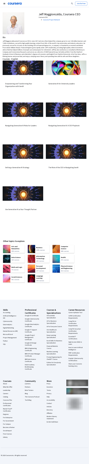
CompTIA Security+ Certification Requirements (74, 331)
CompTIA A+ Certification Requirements (73, 323)
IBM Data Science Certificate (30, 360)
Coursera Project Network (51, 20)
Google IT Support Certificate (31, 331)
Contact (49, 403)
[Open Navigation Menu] (4, 3)
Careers (5, 394)
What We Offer (7, 387)
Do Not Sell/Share (52, 422)
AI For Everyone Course (54, 326)
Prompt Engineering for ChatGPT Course (54, 358)
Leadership (6, 390)
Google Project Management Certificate (30, 337)
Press (48, 384)
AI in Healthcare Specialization (52, 331)
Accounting (6, 313)
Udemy (5, 437)
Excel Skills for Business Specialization (54, 342)
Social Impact (7, 431)
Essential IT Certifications (72, 338)
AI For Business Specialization (52, 322)
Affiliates (49, 413)
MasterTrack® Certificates (7, 410)
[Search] (72, 3)
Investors (50, 387)
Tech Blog (28, 400)
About (5, 384)
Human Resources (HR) (10, 331)
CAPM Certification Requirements (74, 317)
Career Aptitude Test (75, 313)
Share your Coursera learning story (75, 365)
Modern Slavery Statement (52, 417)
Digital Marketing (8, 328)
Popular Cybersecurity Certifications (75, 359)
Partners (27, 387)
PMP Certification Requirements (74, 354)
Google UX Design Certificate (30, 344)
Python (5, 341)
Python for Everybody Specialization (54, 364)
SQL (4, 344)
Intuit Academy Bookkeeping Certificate (30, 367)
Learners (28, 384)
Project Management (10, 338)
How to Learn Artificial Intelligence (75, 348)
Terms (49, 390)
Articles (49, 407)
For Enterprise (7, 418)
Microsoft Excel (8, 334)
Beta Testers (29, 390)
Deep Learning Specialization (51, 336)
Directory (50, 410)
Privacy (49, 394)
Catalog (5, 397)
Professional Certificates (7, 404)
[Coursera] (15, 3)
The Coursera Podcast (32, 397)
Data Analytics (7, 325)
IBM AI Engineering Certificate (31, 349)
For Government (8, 421)
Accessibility (51, 400)
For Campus (7, 424)
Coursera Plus (7, 400)
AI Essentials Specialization (51, 317)
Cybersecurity (7, 321)
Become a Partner (9, 427)
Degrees (6, 414)
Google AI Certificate (31, 316)
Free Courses (7, 434)
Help (48, 397)
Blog (26, 394)
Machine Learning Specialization (52, 353)
